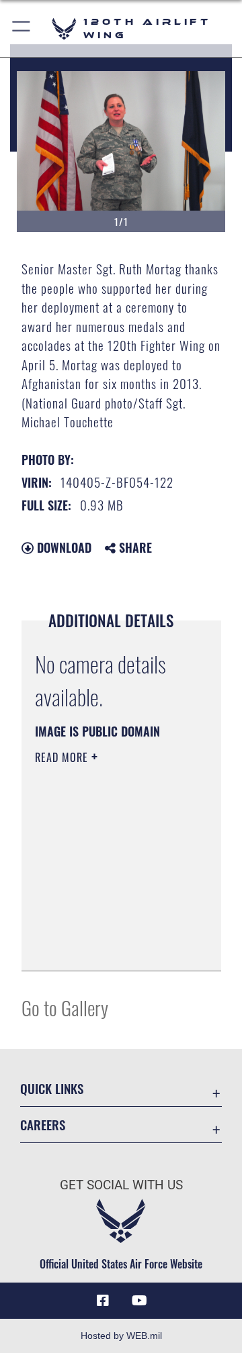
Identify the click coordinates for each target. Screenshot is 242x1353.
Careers (42, 1124)
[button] (22, 28)
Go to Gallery (65, 1007)
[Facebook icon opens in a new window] (103, 1301)
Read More (63, 757)
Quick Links (51, 1088)
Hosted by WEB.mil (121, 1335)
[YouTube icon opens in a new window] (139, 1301)
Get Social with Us (121, 1185)
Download (62, 547)
